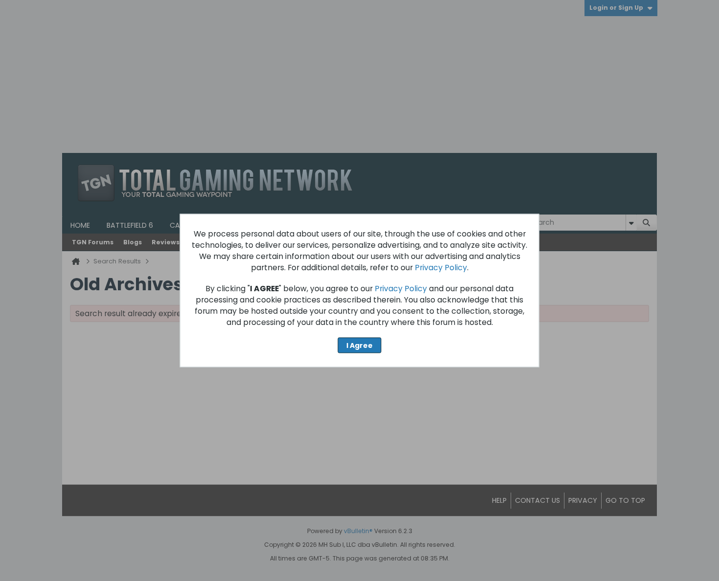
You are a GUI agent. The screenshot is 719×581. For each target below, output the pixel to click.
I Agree (359, 345)
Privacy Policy (441, 267)
